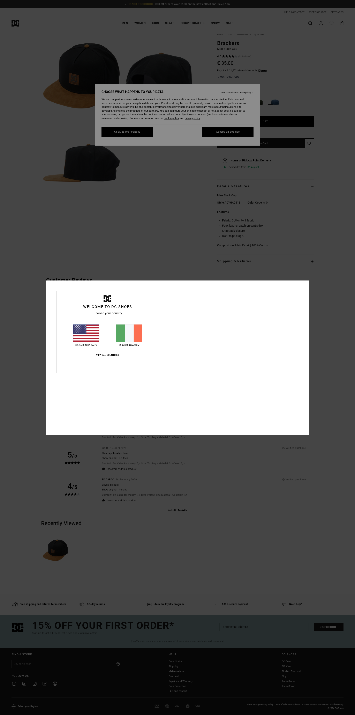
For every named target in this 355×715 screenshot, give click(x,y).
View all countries (107, 355)
